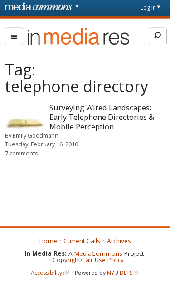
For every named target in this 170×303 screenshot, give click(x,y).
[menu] (14, 36)
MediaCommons (98, 253)
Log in (148, 7)
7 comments (21, 153)
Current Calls (81, 241)
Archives (119, 241)
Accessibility (46, 273)
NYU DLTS (119, 273)
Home (48, 241)
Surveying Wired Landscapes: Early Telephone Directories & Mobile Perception (101, 116)
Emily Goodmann (35, 135)
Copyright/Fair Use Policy (88, 260)
